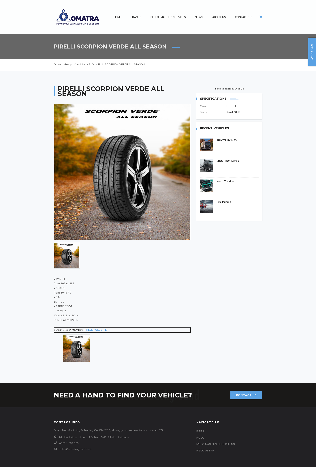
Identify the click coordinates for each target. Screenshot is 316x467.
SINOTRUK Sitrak (228, 160)
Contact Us (243, 17)
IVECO (200, 437)
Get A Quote (312, 51)
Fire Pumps (224, 201)
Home (117, 17)
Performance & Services (168, 17)
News (199, 17)
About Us (219, 17)
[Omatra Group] (78, 17)
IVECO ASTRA (205, 450)
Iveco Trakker (225, 181)
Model (204, 112)
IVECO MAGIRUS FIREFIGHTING (215, 444)
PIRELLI (200, 431)
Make (203, 106)
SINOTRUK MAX (227, 140)
